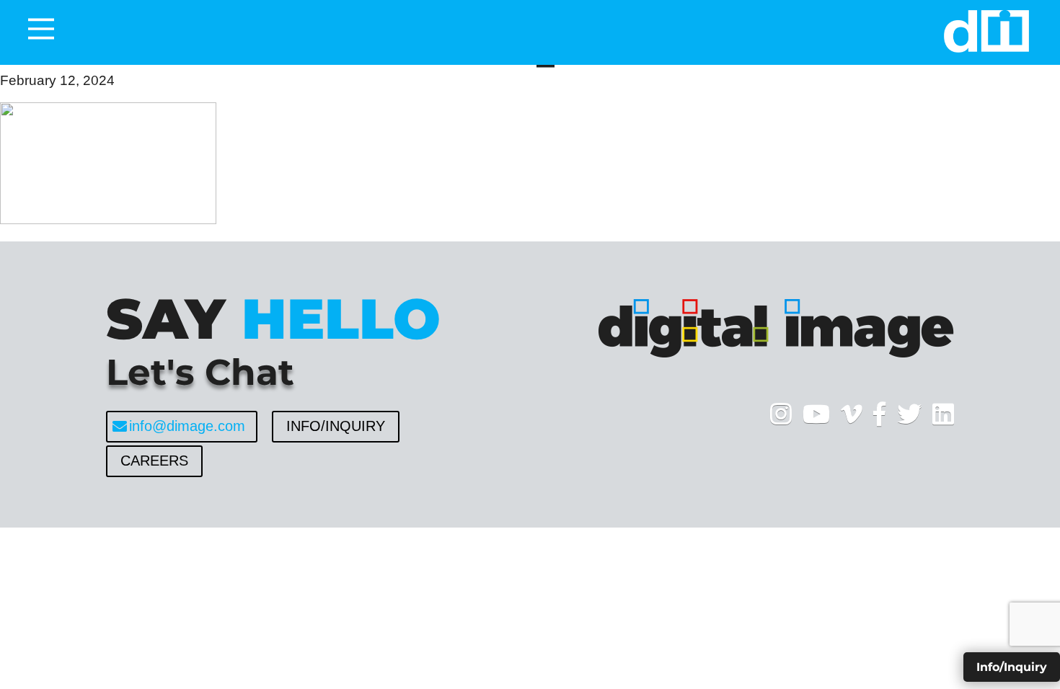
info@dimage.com (187, 426)
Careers (154, 460)
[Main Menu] (41, 28)
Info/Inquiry (335, 426)
